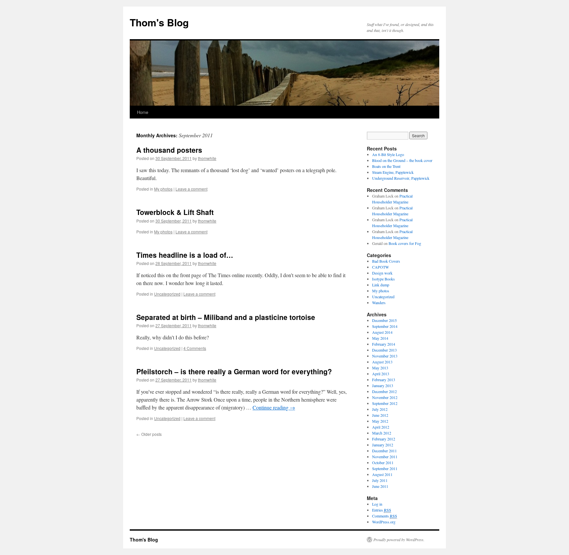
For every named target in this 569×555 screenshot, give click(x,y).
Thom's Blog (159, 22)
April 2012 (380, 427)
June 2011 (380, 486)
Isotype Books (383, 278)
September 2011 (384, 468)
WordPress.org (383, 521)
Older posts (149, 434)
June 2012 (380, 415)
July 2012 (380, 409)
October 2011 (382, 462)
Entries (381, 510)
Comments (384, 515)
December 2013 (384, 350)
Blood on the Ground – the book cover (402, 160)
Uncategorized (167, 294)
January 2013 (382, 385)
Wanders (379, 302)
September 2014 (384, 326)
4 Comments (194, 348)
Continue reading (274, 407)
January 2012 (382, 444)
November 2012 (384, 397)
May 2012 (380, 421)
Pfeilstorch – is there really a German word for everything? (234, 371)
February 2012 (383, 438)
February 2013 (383, 379)
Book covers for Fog (405, 243)
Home (142, 112)
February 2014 (383, 344)
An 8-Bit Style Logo (388, 154)
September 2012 (384, 403)
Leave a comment (191, 189)
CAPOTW (380, 267)
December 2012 (384, 391)
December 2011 (384, 450)
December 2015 (384, 320)
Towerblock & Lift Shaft (175, 212)
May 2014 (380, 338)
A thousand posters (169, 150)
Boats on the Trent (386, 166)
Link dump (380, 284)
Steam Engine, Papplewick (393, 172)
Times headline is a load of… (184, 255)
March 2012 (381, 433)
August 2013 (382, 361)
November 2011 (384, 456)
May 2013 (380, 367)
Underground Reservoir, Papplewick (400, 178)
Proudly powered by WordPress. (398, 539)
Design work (382, 273)
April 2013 (380, 373)
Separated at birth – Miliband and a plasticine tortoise (225, 317)
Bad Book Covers (386, 261)
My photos (163, 189)
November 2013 (384, 355)
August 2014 (382, 332)
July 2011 (380, 480)
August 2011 (382, 474)
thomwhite (207, 158)
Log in (377, 504)
